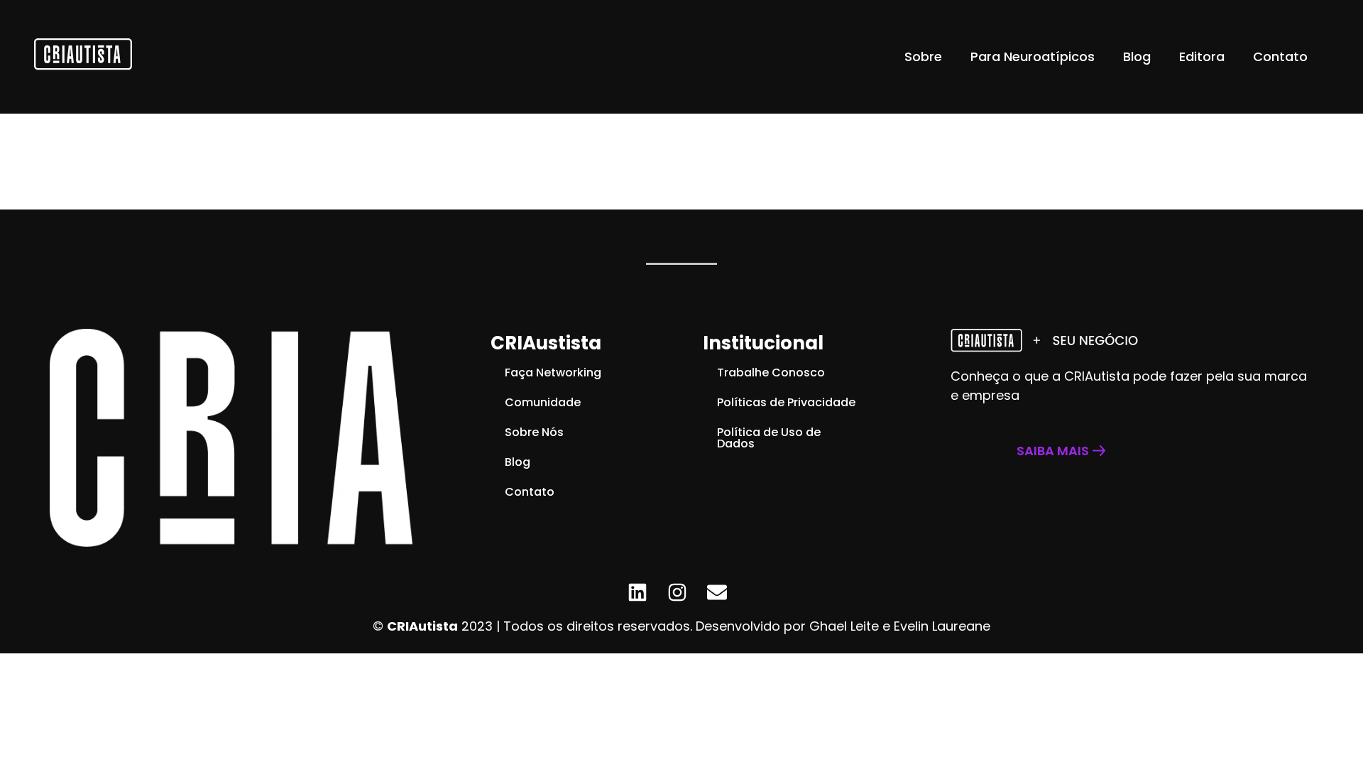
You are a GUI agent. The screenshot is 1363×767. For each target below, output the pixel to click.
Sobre (923, 56)
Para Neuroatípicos (1032, 56)
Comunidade (543, 402)
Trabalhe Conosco (771, 372)
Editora (1202, 56)
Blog (1137, 56)
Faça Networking (553, 372)
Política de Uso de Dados (769, 438)
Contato (1280, 56)
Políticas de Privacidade (786, 402)
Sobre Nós (534, 432)
